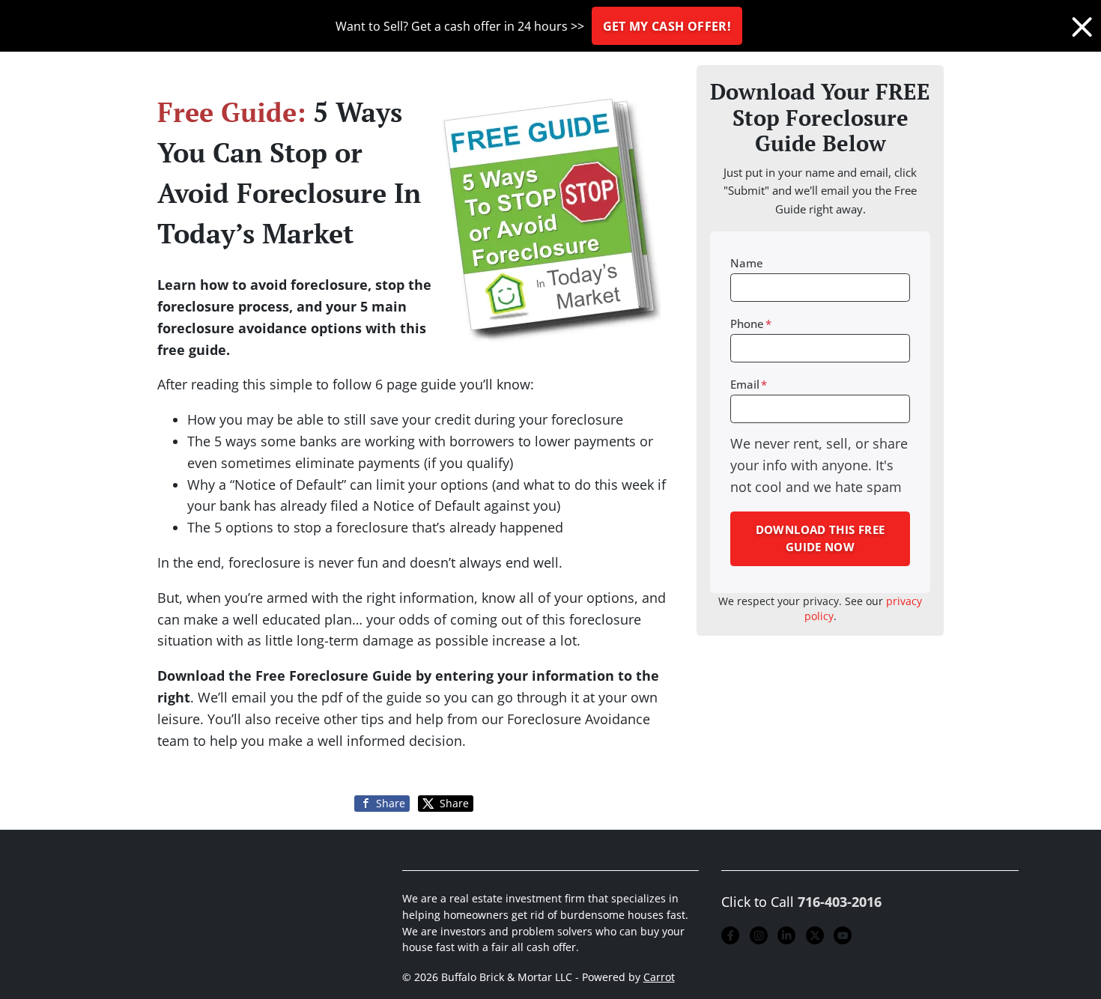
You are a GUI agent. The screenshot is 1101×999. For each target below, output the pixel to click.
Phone (750, 323)
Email (748, 384)
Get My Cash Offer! (667, 26)
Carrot (659, 977)
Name (746, 262)
